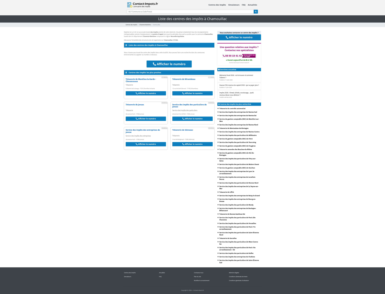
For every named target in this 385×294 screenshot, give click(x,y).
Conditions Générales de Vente (238, 276)
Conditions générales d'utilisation (239, 280)
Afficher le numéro (170, 64)
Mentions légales (234, 273)
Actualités (252, 5)
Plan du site (197, 276)
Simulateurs (233, 5)
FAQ (243, 5)
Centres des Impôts (217, 5)
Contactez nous (198, 273)
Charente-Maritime (145, 25)
